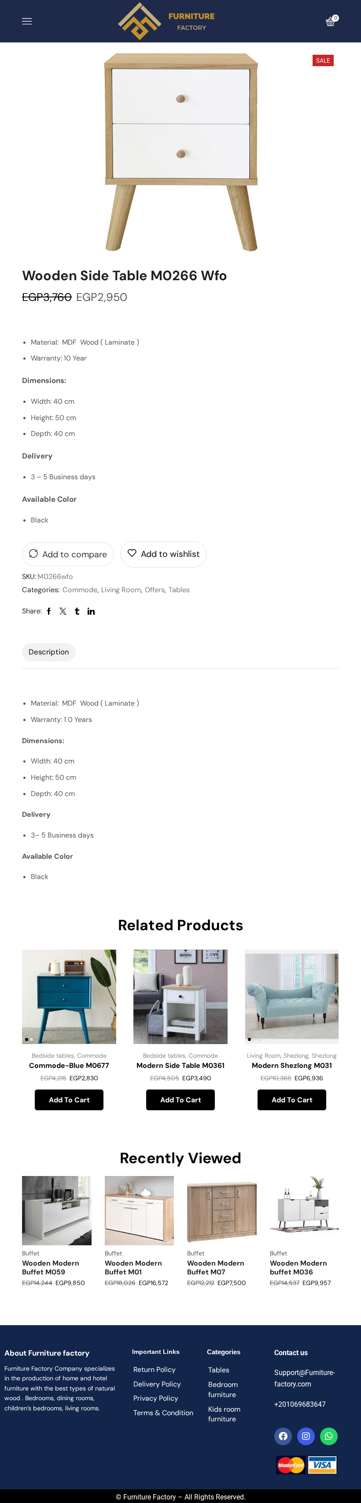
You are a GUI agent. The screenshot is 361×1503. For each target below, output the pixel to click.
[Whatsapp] (329, 1436)
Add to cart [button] (69, 1100)
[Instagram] (306, 1436)
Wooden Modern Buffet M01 (133, 1267)
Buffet (30, 1253)
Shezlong (296, 1056)
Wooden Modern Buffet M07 (215, 1267)
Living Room (121, 589)
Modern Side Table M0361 (180, 1065)
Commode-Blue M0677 (69, 1065)
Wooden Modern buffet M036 (298, 1267)
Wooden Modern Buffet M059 (50, 1267)
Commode (80, 589)
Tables (179, 589)
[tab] (49, 652)
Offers (155, 589)
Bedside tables (53, 1056)
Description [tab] (49, 652)
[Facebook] (283, 1436)
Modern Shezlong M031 (292, 1065)
